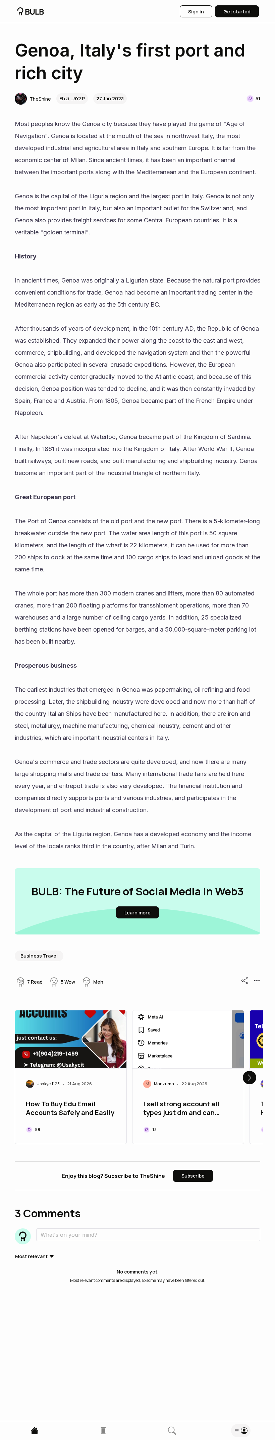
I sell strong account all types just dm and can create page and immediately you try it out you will (185, 1109)
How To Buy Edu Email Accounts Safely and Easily (70, 1108)
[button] (33, 99)
